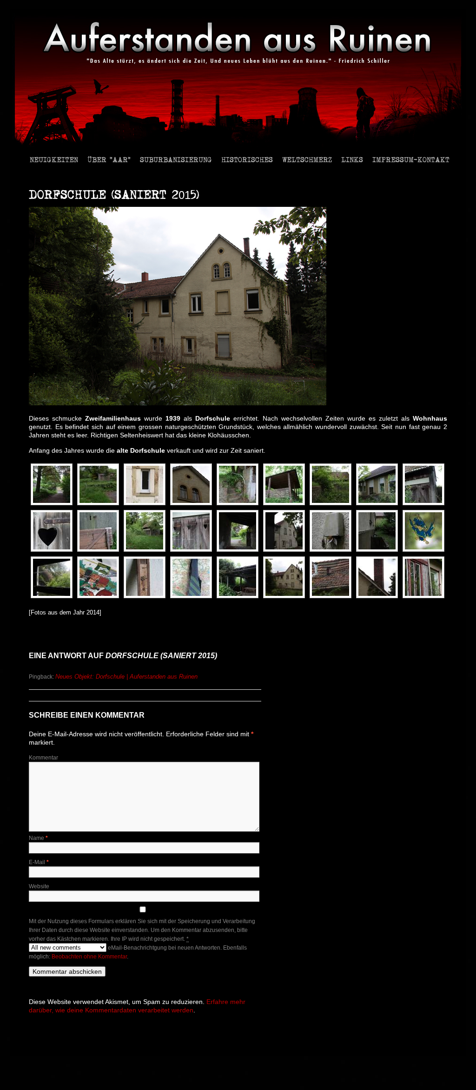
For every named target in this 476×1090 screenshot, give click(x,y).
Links (352, 159)
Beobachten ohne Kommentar (89, 956)
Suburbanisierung (176, 159)
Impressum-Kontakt (411, 159)
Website (39, 886)
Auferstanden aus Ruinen (60, 1043)
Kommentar (43, 757)
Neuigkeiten (54, 159)
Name (38, 838)
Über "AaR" (109, 159)
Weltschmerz (307, 159)
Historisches (247, 159)
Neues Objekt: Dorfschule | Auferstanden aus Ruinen (126, 676)
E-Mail (39, 862)
